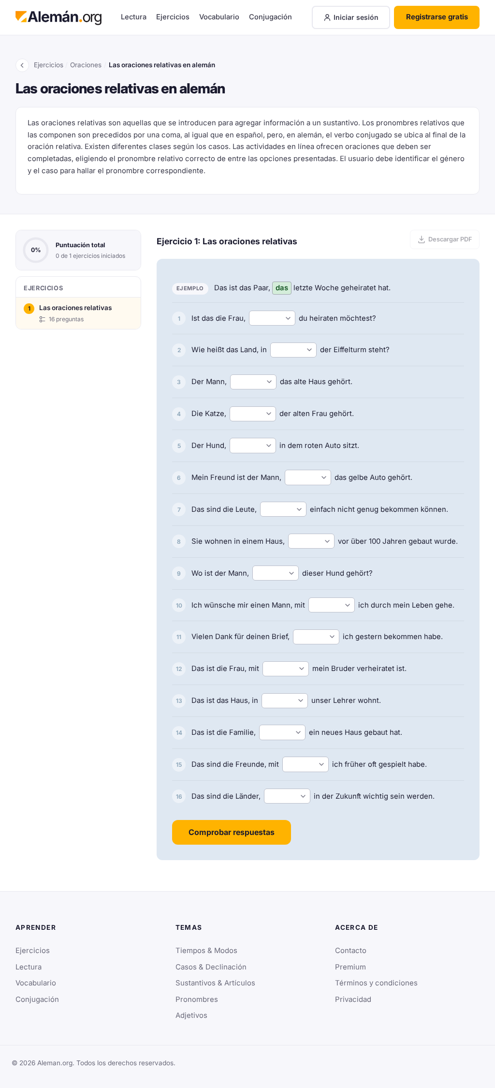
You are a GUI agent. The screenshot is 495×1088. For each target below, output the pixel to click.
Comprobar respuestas (232, 832)
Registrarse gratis (437, 17)
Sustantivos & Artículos (215, 983)
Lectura (133, 17)
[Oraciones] (22, 65)
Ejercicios (172, 17)
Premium (350, 967)
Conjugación (270, 17)
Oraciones (86, 65)
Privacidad (353, 999)
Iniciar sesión (356, 17)
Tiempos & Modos (206, 950)
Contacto (350, 950)
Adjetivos (191, 1015)
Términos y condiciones (376, 983)
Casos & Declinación (211, 967)
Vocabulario (219, 17)
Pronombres (196, 999)
